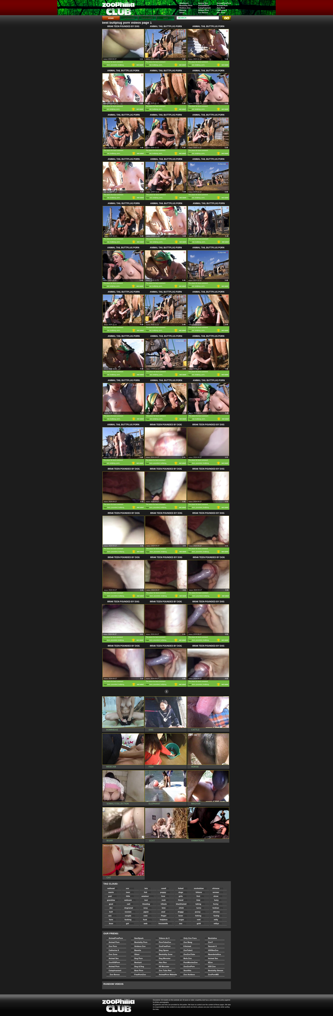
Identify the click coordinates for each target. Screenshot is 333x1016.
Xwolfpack (184, 3)
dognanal (130, 908)
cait (130, 904)
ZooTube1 (186, 950)
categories (129, 18)
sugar (183, 920)
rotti (200, 920)
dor (112, 908)
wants (112, 892)
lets (148, 888)
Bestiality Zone (164, 954)
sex (112, 916)
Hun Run (161, 962)
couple (130, 916)
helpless (165, 920)
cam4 (165, 888)
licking (200, 916)
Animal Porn (222, 5)
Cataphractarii (204, 8)
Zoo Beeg (186, 942)
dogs (182, 892)
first (200, 896)
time (200, 900)
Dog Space (162, 950)
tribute (165, 904)
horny (217, 904)
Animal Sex (203, 3)
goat (112, 904)
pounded (114, 65)
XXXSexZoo (211, 950)
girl (130, 923)
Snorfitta (185, 970)
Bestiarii (136, 962)
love (165, 896)
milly (218, 920)
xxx (130, 888)
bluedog (147, 904)
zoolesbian (200, 888)
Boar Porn (137, 970)
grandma (112, 900)
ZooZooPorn (187, 966)
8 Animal (185, 946)
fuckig (218, 916)
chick (183, 908)
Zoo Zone (221, 12)
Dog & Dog (137, 966)
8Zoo (209, 962)
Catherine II (222, 10)
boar (112, 923)
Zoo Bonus (203, 12)
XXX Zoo (210, 966)
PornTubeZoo (163, 942)
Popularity (147, 18)
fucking (130, 920)
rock (165, 900)
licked (182, 888)
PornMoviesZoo (189, 962)
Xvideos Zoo (185, 8)
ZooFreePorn (163, 946)
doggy (182, 912)
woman (218, 892)
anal (165, 912)
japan (147, 912)
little (130, 896)
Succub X (211, 946)
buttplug (121, 65)
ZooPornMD (212, 974)
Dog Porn (137, 958)
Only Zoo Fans (188, 938)
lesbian (218, 908)
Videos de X (162, 938)
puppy (165, 892)
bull (112, 912)
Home (111, 18)
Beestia (182, 10)
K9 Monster (162, 966)
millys (218, 923)
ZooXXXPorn (203, 5)
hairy (217, 900)
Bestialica (211, 938)
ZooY (209, 942)
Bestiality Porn (185, 5)
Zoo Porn (221, 8)
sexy (147, 908)
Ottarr (181, 12)
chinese (217, 888)
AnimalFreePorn (224, 3)
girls (183, 896)
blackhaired (182, 904)
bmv (165, 908)
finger (165, 916)
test (147, 900)
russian (130, 912)
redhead (112, 888)
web (147, 923)
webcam (130, 900)
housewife (165, 923)
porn (160, 65)
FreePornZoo (138, 974)
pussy (200, 912)
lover (182, 916)
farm (112, 920)
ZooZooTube (187, 954)
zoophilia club (118, 8)
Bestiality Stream (214, 970)
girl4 (200, 923)
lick (147, 892)
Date (165, 18)
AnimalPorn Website (166, 974)
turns (200, 908)
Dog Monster (163, 958)
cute (147, 916)
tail (150, 65)
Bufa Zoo (186, 958)
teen (108, 65)
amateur (148, 896)
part (112, 896)
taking (200, 904)
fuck (147, 920)
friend (182, 900)
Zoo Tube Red (163, 970)
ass (182, 923)
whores (217, 912)
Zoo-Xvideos (187, 974)
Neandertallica (213, 954)
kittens (200, 892)
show (217, 896)
